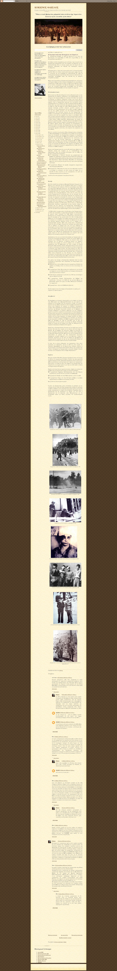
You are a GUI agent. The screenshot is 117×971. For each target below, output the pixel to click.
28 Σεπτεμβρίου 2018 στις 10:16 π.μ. (63, 865)
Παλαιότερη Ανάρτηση (77, 935)
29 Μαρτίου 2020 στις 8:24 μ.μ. (67, 722)
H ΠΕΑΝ (38, 174)
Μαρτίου (39, 207)
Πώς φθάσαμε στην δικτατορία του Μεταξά (40, 179)
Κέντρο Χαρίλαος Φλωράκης (44, 958)
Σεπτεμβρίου (40, 136)
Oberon (57, 694)
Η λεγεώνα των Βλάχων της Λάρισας (42, 176)
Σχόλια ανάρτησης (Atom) (60, 942)
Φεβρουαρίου (40, 209)
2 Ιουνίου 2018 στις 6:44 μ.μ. (68, 807)
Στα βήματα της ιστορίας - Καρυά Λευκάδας (41, 152)
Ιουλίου (38, 139)
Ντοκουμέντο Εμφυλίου (42, 161)
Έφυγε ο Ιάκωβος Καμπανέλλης (40, 200)
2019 (37, 121)
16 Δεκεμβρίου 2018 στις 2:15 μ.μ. (66, 894)
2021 (37, 118)
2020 (37, 119)
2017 (37, 124)
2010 (37, 212)
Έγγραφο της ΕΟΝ (40, 182)
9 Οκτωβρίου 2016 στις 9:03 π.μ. (64, 677)
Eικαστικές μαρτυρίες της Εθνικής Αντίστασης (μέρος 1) (41, 193)
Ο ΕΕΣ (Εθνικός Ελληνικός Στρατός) (41, 206)
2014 (37, 128)
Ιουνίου (38, 141)
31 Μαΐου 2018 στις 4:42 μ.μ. (60, 780)
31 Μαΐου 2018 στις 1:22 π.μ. (68, 761)
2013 (37, 130)
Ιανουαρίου (39, 211)
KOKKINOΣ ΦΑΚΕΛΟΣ (46, 7)
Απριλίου (39, 144)
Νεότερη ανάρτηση (52, 935)
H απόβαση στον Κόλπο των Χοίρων (41, 169)
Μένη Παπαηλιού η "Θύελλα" (41, 149)
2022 (37, 116)
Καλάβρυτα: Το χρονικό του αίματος (42, 172)
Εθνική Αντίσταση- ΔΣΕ (43, 953)
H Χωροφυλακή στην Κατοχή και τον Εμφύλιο (41, 166)
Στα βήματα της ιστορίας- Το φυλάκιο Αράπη (41, 159)
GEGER (58, 712)
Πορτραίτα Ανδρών (41, 202)
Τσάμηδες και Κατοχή (41, 163)
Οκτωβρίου (39, 135)
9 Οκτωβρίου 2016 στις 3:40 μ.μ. (69, 694)
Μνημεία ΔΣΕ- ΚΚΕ (42, 959)
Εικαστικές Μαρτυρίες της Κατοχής (41, 197)
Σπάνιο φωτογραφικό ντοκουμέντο (41, 184)
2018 (37, 122)
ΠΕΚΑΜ (40, 962)
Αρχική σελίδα (64, 935)
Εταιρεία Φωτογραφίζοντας (44, 955)
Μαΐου (38, 142)
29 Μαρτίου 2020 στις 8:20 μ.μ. (67, 770)
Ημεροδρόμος (41, 956)
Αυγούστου (39, 138)
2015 (37, 127)
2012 (37, 131)
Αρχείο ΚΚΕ (40, 952)
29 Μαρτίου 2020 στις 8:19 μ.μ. (67, 712)
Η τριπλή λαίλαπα (41, 203)
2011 (37, 133)
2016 (37, 125)
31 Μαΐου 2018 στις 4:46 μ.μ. (60, 825)
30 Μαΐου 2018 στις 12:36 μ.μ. (61, 736)
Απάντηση (54, 689)
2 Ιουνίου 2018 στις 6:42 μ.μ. (64, 841)
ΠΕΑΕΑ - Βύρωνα (42, 960)
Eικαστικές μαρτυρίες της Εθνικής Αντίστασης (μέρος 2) (41, 188)
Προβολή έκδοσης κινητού (65, 937)
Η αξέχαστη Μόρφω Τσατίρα (41, 146)
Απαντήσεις (56, 692)
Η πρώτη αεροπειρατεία (40, 156)
